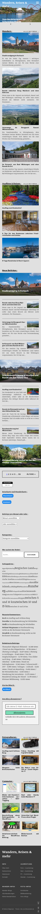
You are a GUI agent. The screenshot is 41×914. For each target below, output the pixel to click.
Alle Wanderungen (8, 893)
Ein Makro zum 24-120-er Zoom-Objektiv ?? (30, 769)
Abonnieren (19, 712)
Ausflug (12, 568)
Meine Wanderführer (9, 896)
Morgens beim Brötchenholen (11, 768)
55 (19, 474)
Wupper (21, 598)
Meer (12, 582)
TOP (38, 903)
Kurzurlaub (16, 579)
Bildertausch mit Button (30, 834)
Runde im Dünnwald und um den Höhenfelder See (13, 410)
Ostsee (16, 582)
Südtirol (8, 594)
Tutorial (29, 594)
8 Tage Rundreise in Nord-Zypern (15, 260)
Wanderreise (15, 598)
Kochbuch (6, 689)
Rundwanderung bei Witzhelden (10, 429)
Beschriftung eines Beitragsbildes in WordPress (11, 817)
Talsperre (17, 594)
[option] (20, 11)
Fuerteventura (24, 576)
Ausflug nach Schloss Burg (19, 618)
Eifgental (18, 576)
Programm (27, 582)
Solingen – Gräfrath (25, 667)
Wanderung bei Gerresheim (13, 674)
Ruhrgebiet (16, 586)
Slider (10, 591)
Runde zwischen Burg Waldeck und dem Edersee (20, 91)
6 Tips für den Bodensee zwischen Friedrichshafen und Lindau (20, 234)
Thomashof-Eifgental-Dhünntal (14, 647)
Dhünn (28, 574)
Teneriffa (24, 594)
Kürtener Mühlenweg (10, 679)
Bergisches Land (24, 568)
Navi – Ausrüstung (26, 871)
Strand (20, 591)
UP (38, 907)
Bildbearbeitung (25, 893)
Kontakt (5, 877)
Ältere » (31, 474)
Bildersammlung (15, 574)
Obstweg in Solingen (10, 652)
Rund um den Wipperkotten (14, 649)
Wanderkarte (8, 496)
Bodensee (23, 574)
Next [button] (30, 24)
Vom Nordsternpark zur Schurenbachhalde (14, 20)
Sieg (6, 591)
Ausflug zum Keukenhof (12, 208)
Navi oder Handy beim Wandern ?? (30, 796)
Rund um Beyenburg (16, 669)
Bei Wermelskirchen (10, 672)
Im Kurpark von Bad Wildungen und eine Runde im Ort (20, 165)
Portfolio (21, 582)
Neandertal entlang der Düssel (14, 677)
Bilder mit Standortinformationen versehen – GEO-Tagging (11, 798)
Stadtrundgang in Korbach (13, 55)
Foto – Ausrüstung (26, 868)
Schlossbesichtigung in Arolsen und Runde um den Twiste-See (20, 376)
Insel (31, 576)
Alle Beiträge (30, 31)
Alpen (8, 568)
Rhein (32, 582)
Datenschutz (6, 871)
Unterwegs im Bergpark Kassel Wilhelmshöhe (20, 128)
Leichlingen (24, 579)
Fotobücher (24, 890)
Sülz (12, 594)
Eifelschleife (11, 576)
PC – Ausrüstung (26, 874)
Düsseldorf (34, 574)
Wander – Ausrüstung (27, 877)
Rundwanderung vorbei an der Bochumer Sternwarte (19, 461)
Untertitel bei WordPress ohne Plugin (30, 816)
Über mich (5, 868)
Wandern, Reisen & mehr (14, 4)
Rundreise (24, 587)
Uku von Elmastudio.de (27, 909)
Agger (4, 568)
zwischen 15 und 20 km (19, 606)
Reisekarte (6, 502)
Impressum (6, 874)
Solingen (15, 591)
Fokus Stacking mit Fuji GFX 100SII (30, 752)
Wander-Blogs (7, 890)
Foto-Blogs (24, 896)
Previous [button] (10, 24)
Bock (4, 618)
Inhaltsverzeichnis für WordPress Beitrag (11, 835)
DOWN (38, 911)
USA (11, 598)
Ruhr (10, 587)
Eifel (4, 576)
